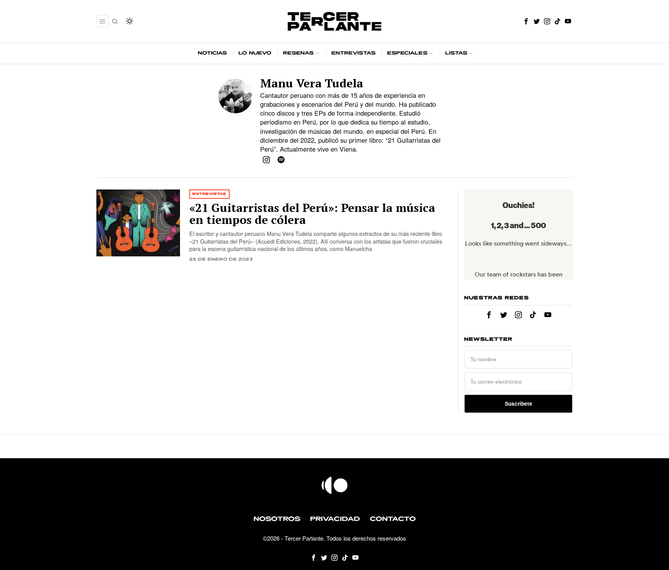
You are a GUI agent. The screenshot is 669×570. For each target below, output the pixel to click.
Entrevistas (209, 194)
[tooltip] (526, 21)
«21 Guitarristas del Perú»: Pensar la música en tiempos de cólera (312, 214)
